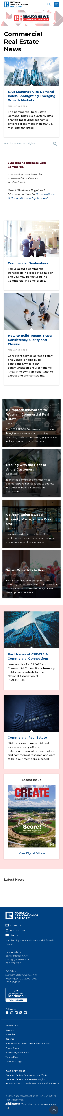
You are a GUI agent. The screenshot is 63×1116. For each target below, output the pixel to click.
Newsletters (12, 1025)
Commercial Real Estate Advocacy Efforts (26, 1075)
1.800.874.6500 (17, 930)
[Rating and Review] (16, 1001)
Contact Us (15, 925)
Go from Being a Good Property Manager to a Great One (29, 519)
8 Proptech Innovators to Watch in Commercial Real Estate (27, 414)
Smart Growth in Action (25, 570)
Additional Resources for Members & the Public (29, 1043)
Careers (9, 1030)
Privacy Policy (12, 1048)
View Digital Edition (32, 853)
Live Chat (14, 935)
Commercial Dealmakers (28, 263)
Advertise (10, 1034)
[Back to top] (53, 1109)
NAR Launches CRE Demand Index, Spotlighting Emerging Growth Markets (31, 96)
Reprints (10, 1039)
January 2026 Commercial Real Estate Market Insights (32, 1083)
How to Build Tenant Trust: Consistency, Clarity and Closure (30, 340)
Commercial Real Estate (27, 737)
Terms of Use (12, 1057)
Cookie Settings (14, 1061)
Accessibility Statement (17, 1052)
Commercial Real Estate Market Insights (25, 1079)
